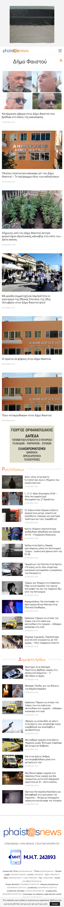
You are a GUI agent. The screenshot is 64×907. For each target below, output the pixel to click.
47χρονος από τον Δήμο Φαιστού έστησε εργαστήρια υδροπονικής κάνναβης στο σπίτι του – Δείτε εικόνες (32, 236)
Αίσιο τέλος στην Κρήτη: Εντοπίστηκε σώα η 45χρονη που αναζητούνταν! (42, 479)
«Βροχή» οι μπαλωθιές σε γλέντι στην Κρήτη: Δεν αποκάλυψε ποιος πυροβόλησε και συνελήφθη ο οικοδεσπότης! (43, 725)
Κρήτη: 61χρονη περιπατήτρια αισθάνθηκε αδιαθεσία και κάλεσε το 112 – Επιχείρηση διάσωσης (42, 531)
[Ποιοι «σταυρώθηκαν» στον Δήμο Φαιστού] (32, 392)
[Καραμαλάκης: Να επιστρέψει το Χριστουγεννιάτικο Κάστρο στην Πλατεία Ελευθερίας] (12, 606)
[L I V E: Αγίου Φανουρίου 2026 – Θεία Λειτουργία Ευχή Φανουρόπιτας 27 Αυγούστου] (12, 498)
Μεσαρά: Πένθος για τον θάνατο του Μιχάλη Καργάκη (42, 687)
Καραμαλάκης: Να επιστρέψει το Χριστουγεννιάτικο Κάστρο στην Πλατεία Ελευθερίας (41, 604)
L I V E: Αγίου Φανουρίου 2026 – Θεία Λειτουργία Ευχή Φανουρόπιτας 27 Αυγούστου (41, 496)
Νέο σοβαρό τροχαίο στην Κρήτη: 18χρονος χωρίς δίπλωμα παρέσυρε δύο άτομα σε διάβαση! (43, 742)
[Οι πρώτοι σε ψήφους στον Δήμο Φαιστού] (32, 335)
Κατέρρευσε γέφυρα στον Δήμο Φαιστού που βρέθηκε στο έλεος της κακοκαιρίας (28, 115)
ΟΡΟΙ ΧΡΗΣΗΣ (27, 843)
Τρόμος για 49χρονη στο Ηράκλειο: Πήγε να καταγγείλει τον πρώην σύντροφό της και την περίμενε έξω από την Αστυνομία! (43, 587)
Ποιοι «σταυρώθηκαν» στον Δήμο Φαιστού (27, 415)
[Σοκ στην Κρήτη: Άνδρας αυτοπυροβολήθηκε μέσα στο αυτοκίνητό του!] (12, 761)
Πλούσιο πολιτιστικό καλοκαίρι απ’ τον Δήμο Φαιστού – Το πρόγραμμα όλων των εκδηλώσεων (30, 174)
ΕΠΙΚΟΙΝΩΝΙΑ (11, 843)
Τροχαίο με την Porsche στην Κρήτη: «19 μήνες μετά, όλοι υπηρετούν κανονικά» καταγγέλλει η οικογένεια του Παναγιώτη (43, 568)
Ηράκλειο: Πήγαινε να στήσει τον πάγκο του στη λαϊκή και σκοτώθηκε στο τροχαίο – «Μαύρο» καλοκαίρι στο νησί (43, 622)
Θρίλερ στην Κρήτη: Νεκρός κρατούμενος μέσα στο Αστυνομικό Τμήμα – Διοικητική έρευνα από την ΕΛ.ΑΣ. (43, 550)
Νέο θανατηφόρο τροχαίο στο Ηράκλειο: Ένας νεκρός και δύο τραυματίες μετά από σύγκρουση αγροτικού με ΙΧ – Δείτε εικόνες (42, 777)
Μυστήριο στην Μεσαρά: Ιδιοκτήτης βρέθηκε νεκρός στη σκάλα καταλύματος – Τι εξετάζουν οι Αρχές (41, 671)
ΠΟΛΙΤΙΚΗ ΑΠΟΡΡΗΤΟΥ (47, 843)
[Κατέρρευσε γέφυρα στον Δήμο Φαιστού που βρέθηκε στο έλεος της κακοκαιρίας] (32, 90)
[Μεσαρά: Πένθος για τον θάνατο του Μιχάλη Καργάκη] (12, 691)
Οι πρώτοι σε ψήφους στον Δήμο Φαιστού (26, 359)
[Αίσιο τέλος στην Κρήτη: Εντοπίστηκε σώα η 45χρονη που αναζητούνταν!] (12, 482)
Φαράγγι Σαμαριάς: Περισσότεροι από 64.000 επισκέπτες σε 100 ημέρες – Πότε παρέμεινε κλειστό (42, 639)
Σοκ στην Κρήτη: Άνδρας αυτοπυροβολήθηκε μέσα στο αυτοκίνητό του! (40, 759)
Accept (55, 903)
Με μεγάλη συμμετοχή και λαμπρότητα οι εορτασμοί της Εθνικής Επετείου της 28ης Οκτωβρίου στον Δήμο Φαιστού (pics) (26, 299)
